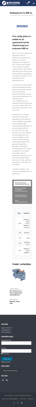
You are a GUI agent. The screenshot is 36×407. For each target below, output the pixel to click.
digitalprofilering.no (26, 395)
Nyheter (26, 15)
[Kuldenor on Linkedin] (6, 380)
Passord (3, 348)
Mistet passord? (5, 362)
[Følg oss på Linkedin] (18, 403)
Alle (22, 15)
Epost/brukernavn (6, 340)
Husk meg (6, 354)
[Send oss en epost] (21, 403)
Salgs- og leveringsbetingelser (10, 399)
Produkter (31, 15)
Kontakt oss (31, 399)
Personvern (23, 399)
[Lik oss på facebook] (14, 403)
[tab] (22, 183)
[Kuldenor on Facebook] (3, 380)
